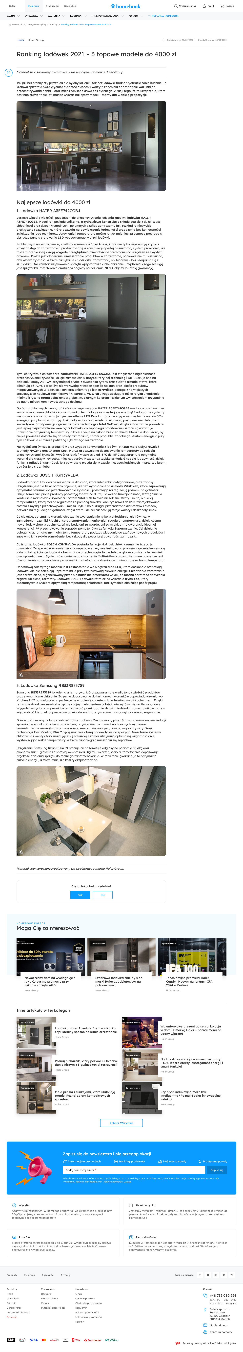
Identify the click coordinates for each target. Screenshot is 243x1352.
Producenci (52, 5)
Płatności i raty (49, 1298)
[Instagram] (216, 1275)
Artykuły (65, 1275)
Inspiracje (33, 5)
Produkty (12, 1275)
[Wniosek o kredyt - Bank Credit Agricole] (112, 1340)
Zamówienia (48, 1289)
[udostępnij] (9, 73)
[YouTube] (208, 1275)
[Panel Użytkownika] (208, 6)
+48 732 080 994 (223, 1296)
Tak (80, 895)
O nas (78, 1293)
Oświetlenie (13, 1298)
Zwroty (45, 1303)
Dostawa (46, 1293)
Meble (10, 1293)
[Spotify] (231, 1275)
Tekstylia (11, 1303)
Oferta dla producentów (88, 1303)
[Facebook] (200, 1275)
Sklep (12, 5)
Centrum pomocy (221, 1332)
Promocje (12, 1317)
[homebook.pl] (126, 6)
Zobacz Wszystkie (121, 1123)
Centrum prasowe (85, 1298)
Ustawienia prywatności (88, 1317)
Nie (103, 895)
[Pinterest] (224, 1275)
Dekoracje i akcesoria (19, 1312)
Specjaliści (70, 5)
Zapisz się (217, 1170)
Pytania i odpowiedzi (53, 1307)
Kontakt (79, 1321)
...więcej (127, 1181)
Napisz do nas (219, 1325)
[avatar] (21, 40)
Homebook (81, 1289)
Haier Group (36, 40)
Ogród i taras (14, 1307)
